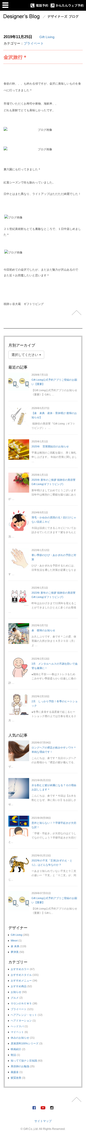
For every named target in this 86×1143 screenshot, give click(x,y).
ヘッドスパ (17, 1026)
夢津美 (15, 952)
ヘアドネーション (21, 1020)
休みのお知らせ (20, 1037)
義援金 (15, 1072)
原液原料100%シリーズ (24, 1043)
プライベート (34, 43)
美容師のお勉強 (20, 1066)
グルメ (15, 997)
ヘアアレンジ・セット (24, 1014)
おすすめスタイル (21, 974)
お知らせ (16, 992)
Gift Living (46, 37)
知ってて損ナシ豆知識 (24, 1060)
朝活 (13, 1054)
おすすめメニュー (21, 980)
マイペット (17, 1032)
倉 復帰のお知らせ (43, 630)
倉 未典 (15, 946)
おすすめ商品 (19, 986)
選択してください (25, 355)
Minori (14, 940)
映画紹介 (16, 1049)
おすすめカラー (20, 969)
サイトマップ (43, 1121)
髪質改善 (16, 1077)
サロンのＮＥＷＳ (21, 1003)
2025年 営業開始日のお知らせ (50, 446)
